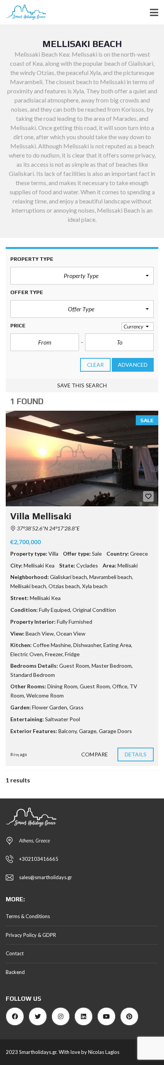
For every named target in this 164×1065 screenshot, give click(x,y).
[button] (82, 276)
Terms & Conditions (28, 916)
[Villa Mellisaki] (82, 458)
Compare (94, 754)
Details (136, 754)
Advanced (133, 364)
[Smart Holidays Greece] (23, 12)
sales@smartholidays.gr (45, 877)
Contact (15, 953)
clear (95, 364)
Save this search (82, 385)
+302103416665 (38, 859)
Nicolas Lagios (103, 1052)
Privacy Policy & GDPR (31, 935)
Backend (15, 972)
